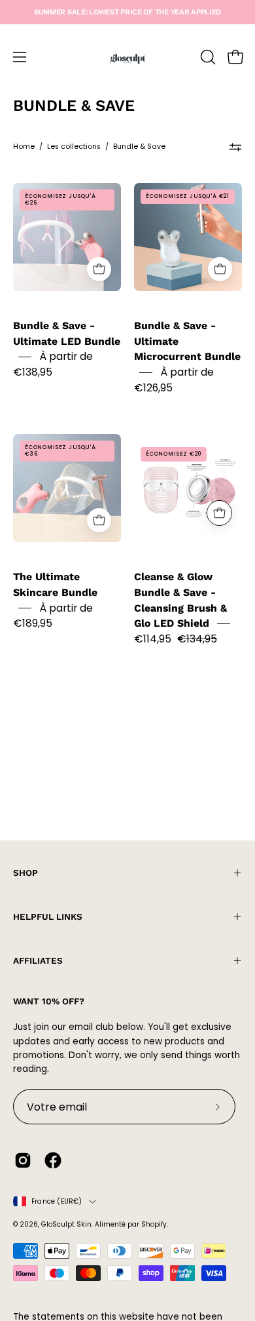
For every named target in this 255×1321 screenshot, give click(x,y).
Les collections (74, 146)
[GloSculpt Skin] (127, 57)
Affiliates (38, 960)
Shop (25, 872)
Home (24, 146)
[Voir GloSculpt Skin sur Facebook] (53, 1160)
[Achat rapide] (99, 269)
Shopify (154, 1224)
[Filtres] (235, 147)
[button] (206, 57)
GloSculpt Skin (66, 1224)
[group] (127, 12)
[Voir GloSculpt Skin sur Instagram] (23, 1160)
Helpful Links (47, 916)
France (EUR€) (56, 1201)
